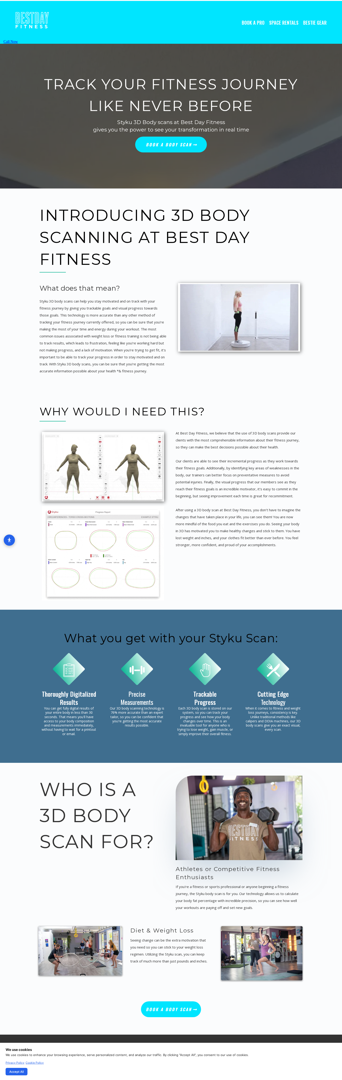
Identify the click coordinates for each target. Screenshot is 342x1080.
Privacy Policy (15, 1062)
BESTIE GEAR (315, 22)
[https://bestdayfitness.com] (52, 20)
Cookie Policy (35, 1062)
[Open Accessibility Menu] (9, 540)
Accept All (16, 1071)
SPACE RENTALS (283, 22)
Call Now (10, 42)
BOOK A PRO (253, 22)
